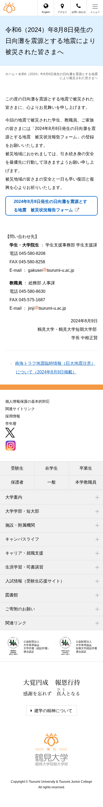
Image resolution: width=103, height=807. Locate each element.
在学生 (51, 468)
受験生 (17, 468)
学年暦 (10, 423)
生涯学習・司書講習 (24, 567)
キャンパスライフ (22, 539)
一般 (51, 482)
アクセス (62, 12)
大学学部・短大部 (22, 511)
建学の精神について (53, 710)
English (46, 12)
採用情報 (12, 416)
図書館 (11, 595)
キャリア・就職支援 (24, 553)
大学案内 (13, 497)
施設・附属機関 (20, 525)
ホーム (10, 74)
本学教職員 (85, 482)
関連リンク (15, 623)
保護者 (17, 482)
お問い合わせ (79, 12)
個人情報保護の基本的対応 (27, 401)
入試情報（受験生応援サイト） (34, 581)
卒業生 (85, 468)
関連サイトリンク (20, 409)
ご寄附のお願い (20, 609)
